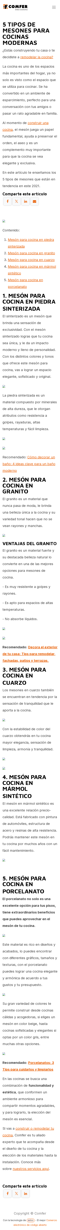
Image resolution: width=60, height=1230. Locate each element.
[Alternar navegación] (54, 7)
